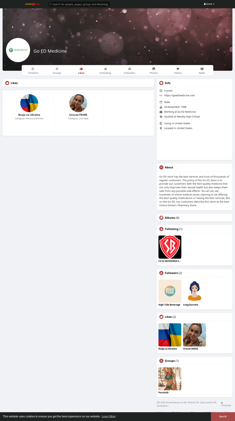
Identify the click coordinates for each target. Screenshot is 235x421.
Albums (170, 217)
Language (226, 405)
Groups (170, 360)
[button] (79, 4)
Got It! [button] (223, 416)
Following (171, 229)
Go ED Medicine (50, 51)
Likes (168, 316)
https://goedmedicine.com (179, 95)
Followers (171, 273)
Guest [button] (209, 3)
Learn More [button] (109, 416)
